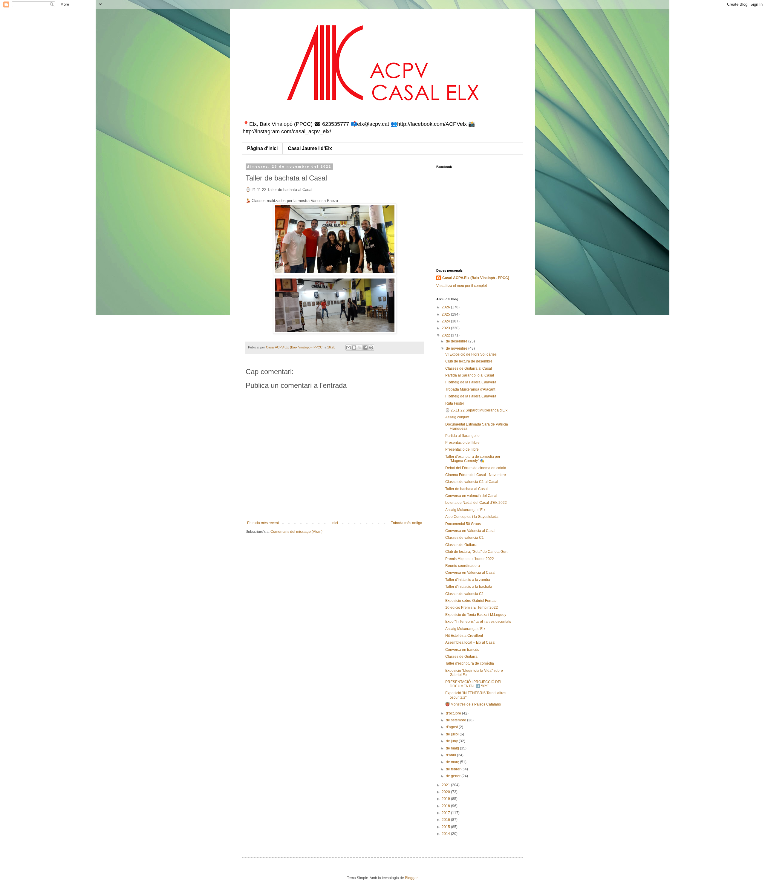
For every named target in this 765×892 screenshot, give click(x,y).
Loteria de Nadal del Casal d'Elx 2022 (476, 503)
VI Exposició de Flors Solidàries (471, 354)
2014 (446, 834)
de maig (453, 748)
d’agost (452, 727)
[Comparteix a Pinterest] (371, 348)
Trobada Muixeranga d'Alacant (470, 389)
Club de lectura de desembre (468, 361)
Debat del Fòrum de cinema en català (475, 468)
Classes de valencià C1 (464, 537)
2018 (446, 806)
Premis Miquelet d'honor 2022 (469, 559)
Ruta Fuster (454, 403)
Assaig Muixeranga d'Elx (465, 510)
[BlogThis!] (354, 348)
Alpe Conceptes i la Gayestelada (471, 517)
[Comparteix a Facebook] (365, 348)
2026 (446, 307)
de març (453, 762)
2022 (446, 335)
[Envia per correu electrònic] (348, 348)
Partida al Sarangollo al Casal (469, 375)
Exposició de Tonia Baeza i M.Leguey (475, 615)
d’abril (451, 755)
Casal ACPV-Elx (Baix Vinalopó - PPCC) (475, 278)
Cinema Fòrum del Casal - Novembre (475, 475)
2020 (446, 792)
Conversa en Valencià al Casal (470, 531)
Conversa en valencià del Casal (471, 496)
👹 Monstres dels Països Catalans (473, 704)
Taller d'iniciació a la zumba (467, 580)
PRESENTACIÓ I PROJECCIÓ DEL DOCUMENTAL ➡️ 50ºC (473, 684)
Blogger (411, 878)
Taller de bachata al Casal (466, 489)
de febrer (453, 769)
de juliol (453, 734)
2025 (446, 314)
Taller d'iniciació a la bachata (468, 587)
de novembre (457, 348)
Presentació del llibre (462, 442)
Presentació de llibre (462, 449)
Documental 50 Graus (463, 524)
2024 (446, 321)
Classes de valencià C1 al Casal (471, 482)
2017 (446, 813)
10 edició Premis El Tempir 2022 (471, 607)
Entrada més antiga (406, 523)
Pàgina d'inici (262, 148)
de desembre (457, 341)
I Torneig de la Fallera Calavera (470, 382)
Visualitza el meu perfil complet (461, 286)
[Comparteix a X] (360, 348)
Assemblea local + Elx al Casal (470, 642)
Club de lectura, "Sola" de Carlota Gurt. (476, 552)
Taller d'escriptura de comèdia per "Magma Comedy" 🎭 (472, 459)
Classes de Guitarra (461, 545)
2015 (446, 827)
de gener (453, 776)
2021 (446, 785)
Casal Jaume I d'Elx (310, 148)
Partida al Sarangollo (462, 436)
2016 (446, 820)
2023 (446, 328)
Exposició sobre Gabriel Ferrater (471, 601)
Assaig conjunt (457, 417)
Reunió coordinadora (462, 566)
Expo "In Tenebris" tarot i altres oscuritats (478, 621)
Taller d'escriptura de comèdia (469, 663)
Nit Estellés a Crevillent (464, 636)
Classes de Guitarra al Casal (468, 368)
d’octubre (454, 713)
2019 (446, 799)
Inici (334, 523)
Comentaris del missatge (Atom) (296, 532)
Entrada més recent (263, 523)
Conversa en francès (462, 650)
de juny (452, 741)
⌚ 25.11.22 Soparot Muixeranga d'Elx (476, 410)
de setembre (456, 720)
